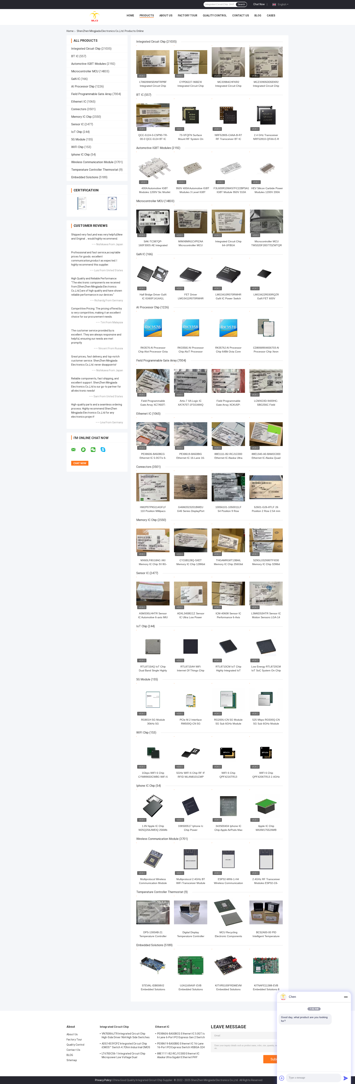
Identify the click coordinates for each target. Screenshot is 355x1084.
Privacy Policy (103, 1080)
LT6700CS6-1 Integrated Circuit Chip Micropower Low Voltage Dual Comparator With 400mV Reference (124, 1056)
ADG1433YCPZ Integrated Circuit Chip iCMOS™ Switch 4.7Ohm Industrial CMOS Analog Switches (126, 1046)
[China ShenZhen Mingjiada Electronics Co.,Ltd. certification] (82, 203)
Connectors (78, 109)
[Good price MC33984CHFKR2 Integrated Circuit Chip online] (228, 62)
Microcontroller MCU (84, 71)
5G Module (78, 139)
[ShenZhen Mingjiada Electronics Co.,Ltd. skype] (105, 449)
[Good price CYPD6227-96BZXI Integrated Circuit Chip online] (190, 62)
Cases (271, 15)
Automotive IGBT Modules (88, 64)
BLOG (257, 15)
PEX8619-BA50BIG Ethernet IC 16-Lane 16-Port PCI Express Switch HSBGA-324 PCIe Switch (181, 1046)
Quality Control (215, 15)
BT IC (75, 56)
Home (130, 15)
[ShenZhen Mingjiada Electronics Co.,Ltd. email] (75, 449)
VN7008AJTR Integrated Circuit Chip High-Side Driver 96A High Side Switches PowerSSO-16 (126, 1036)
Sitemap (72, 1060)
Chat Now (259, 4)
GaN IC (75, 79)
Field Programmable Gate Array (91, 94)
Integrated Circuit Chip (86, 48)
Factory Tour (187, 15)
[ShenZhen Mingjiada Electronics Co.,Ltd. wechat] (95, 449)
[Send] (346, 1078)
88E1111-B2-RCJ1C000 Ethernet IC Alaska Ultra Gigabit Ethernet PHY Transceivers (178, 1056)
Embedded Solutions (84, 177)
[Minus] (346, 997)
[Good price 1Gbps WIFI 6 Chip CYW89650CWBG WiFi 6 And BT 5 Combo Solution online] (153, 753)
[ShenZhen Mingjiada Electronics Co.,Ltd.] (94, 16)
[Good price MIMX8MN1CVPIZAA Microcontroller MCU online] (190, 221)
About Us (165, 15)
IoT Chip (76, 132)
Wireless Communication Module (92, 162)
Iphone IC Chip (80, 154)
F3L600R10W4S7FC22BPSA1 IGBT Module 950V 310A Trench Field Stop (231, 192)
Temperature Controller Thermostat (94, 169)
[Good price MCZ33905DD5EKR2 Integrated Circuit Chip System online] (266, 62)
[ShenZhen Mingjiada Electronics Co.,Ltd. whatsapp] (85, 449)
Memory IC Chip (81, 116)
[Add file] (281, 1078)
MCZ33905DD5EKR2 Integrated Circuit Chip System (266, 85)
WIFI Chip (77, 147)
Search (241, 4)
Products (147, 15)
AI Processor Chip (82, 86)
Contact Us (240, 15)
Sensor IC (77, 124)
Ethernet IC (78, 101)
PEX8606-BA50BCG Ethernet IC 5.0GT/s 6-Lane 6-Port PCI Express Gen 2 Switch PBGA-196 (181, 1036)
